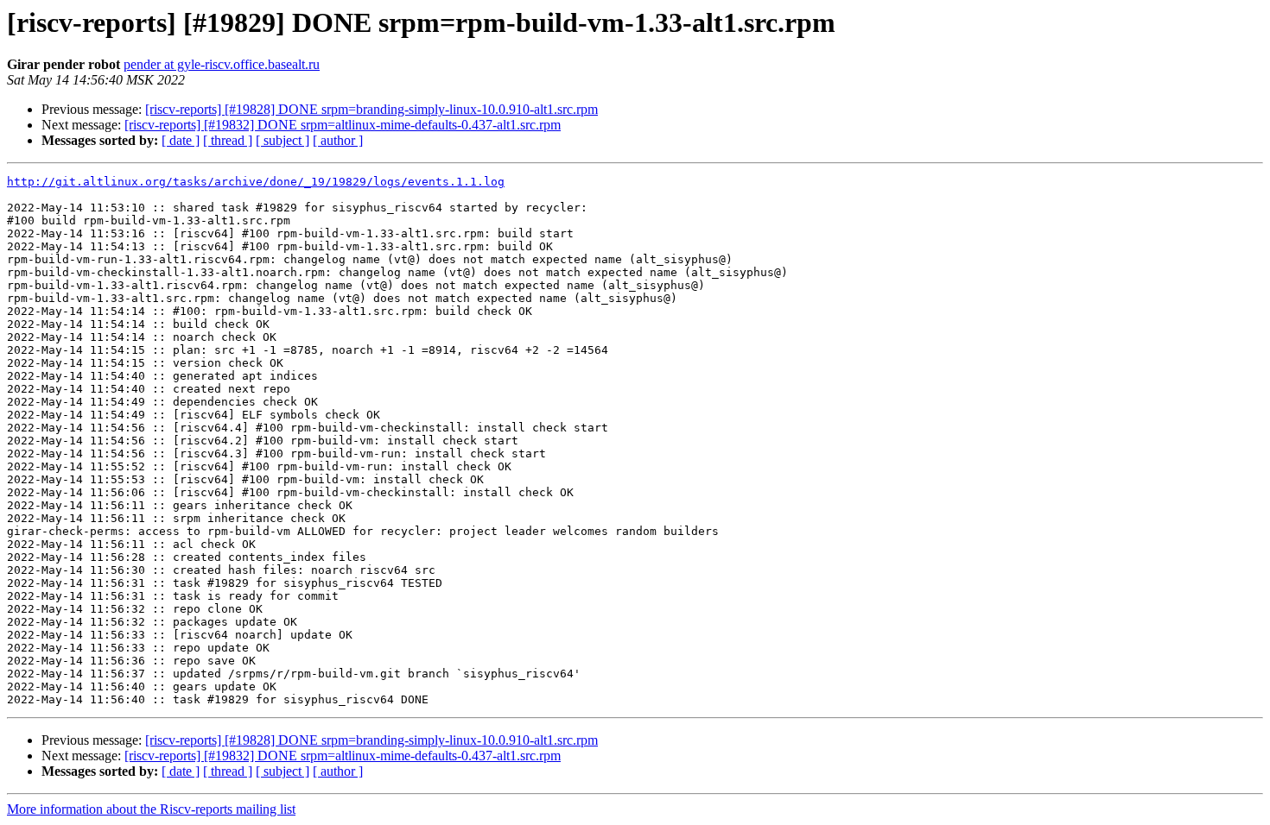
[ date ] (181, 140)
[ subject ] (282, 140)
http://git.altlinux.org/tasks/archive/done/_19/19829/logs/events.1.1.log (256, 181)
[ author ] (338, 140)
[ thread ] (227, 140)
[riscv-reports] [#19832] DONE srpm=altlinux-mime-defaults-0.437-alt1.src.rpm (342, 124)
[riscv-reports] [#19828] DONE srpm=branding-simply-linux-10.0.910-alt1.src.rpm (371, 109)
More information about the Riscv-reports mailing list (151, 809)
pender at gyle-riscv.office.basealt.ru (222, 64)
